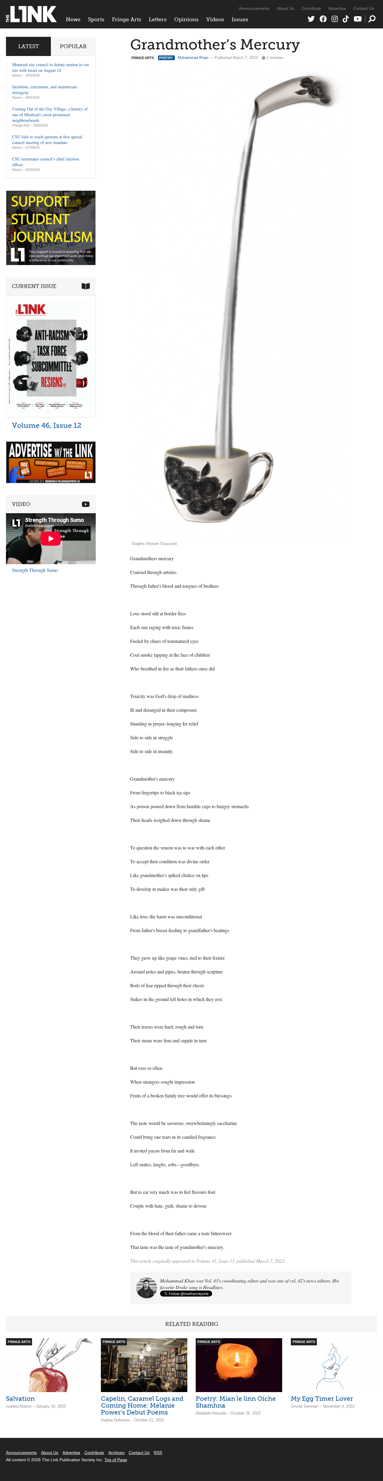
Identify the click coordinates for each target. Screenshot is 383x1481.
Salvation (20, 1398)
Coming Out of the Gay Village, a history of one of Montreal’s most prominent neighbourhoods (50, 114)
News (73, 19)
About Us (285, 8)
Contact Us (363, 8)
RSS (158, 1452)
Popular (73, 46)
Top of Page (115, 1459)
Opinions (186, 19)
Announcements (254, 8)
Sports (96, 19)
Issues (240, 19)
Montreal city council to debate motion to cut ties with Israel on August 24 (50, 67)
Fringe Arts (126, 19)
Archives (116, 1452)
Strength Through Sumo (35, 570)
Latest (28, 46)
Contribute (311, 8)
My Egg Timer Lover (322, 1398)
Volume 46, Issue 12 (46, 425)
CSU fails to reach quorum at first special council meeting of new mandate (47, 139)
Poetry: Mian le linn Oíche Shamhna (236, 1402)
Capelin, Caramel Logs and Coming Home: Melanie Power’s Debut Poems (142, 1405)
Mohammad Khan (193, 57)
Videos (215, 19)
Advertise (337, 8)
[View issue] (51, 416)
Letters (158, 19)
